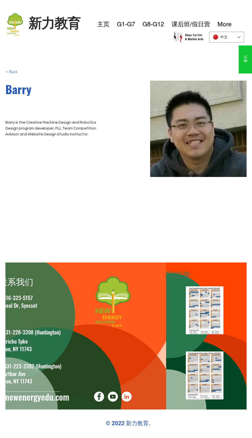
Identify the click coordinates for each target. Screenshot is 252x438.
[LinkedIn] (127, 397)
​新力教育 (54, 22)
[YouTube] (113, 397)
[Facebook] (99, 397)
